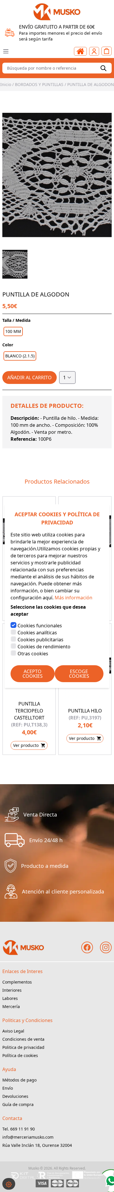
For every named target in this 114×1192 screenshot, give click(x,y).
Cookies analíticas (37, 632)
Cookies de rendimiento (44, 646)
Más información (73, 597)
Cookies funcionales (40, 625)
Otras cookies (33, 653)
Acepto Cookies (33, 673)
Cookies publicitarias (40, 639)
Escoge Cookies (79, 673)
